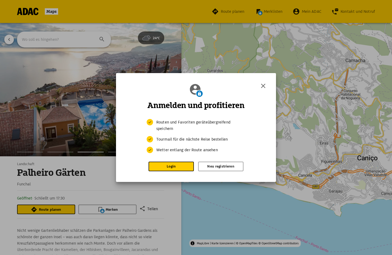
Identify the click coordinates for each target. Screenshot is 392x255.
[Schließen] (263, 85)
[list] (196, 136)
